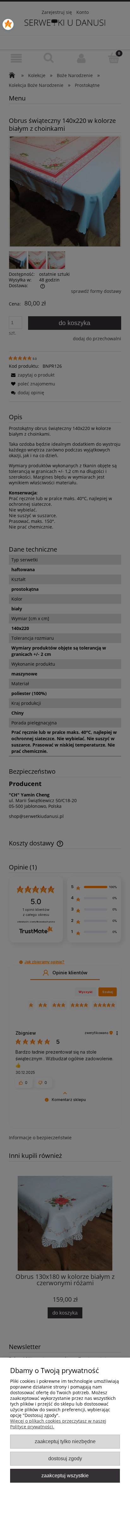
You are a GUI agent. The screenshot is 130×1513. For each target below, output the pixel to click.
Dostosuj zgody (65, 1458)
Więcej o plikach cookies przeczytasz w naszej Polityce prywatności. (58, 1424)
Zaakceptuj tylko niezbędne (65, 1441)
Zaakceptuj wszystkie (65, 1475)
